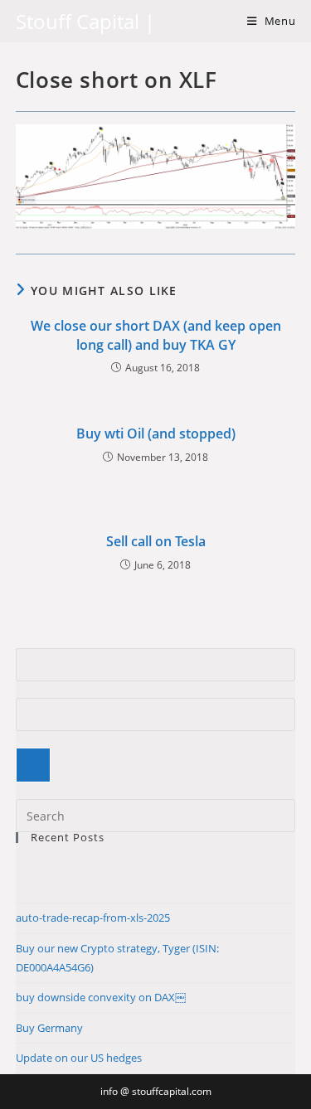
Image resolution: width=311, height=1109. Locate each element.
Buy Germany (49, 1027)
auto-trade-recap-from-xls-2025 (93, 917)
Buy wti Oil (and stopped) (156, 433)
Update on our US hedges (79, 1057)
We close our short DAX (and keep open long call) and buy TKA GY (156, 335)
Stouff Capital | (85, 21)
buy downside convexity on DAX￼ (101, 997)
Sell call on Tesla (156, 541)
